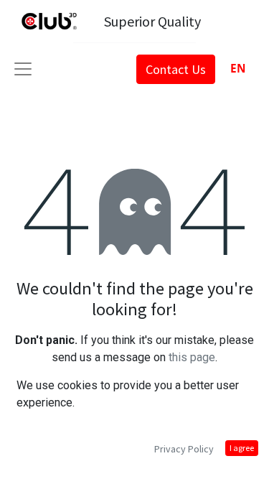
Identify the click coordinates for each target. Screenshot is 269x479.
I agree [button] (242, 447)
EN (238, 68)
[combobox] (238, 68)
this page (192, 357)
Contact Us (176, 69)
